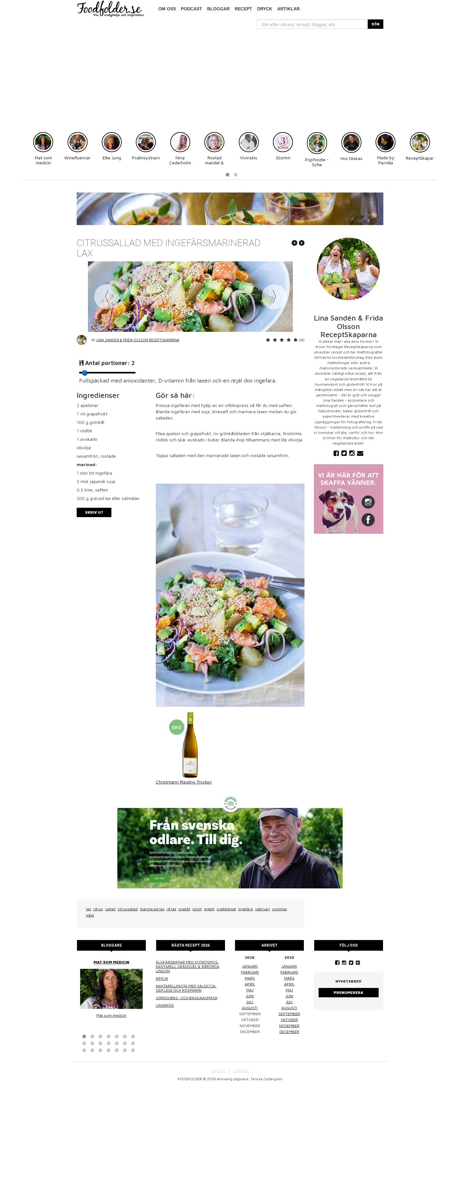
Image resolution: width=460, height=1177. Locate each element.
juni (250, 996)
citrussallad (128, 909)
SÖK (375, 24)
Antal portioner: (110, 363)
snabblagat (226, 909)
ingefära (245, 909)
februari (250, 972)
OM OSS (219, 1070)
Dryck (264, 8)
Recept (243, 8)
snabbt (184, 909)
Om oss (167, 8)
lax (88, 909)
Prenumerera (348, 992)
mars (250, 978)
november (289, 1025)
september (289, 1013)
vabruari (262, 909)
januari (250, 966)
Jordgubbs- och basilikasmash (186, 997)
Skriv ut (94, 512)
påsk (90, 915)
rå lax (171, 909)
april (250, 984)
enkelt (209, 909)
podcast (191, 8)
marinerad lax (152, 909)
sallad (110, 909)
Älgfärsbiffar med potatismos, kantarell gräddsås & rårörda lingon (187, 966)
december (289, 1031)
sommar (279, 909)
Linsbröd (165, 1005)
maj (249, 990)
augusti (250, 1007)
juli (249, 1002)
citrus (98, 909)
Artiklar (288, 8)
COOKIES (241, 1070)
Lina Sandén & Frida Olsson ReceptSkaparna (137, 340)
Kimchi (162, 978)
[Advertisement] (230, 76)
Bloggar (218, 8)
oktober (289, 1019)
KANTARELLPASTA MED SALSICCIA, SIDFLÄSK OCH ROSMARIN (186, 988)
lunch (197, 909)
